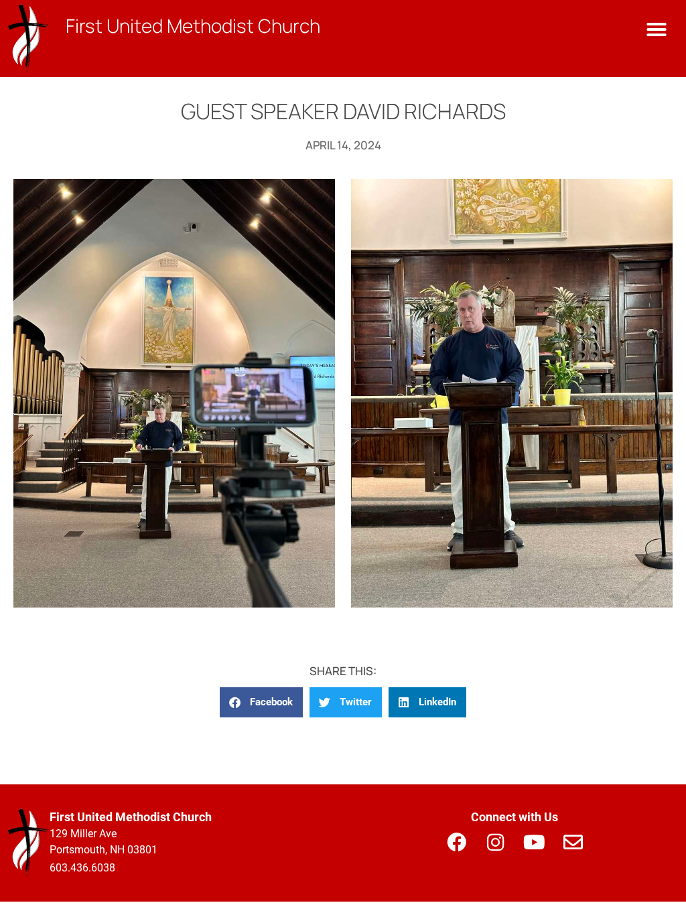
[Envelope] (572, 842)
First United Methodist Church (193, 25)
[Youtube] (533, 842)
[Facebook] (456, 842)
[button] (656, 29)
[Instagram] (495, 842)
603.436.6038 (82, 867)
